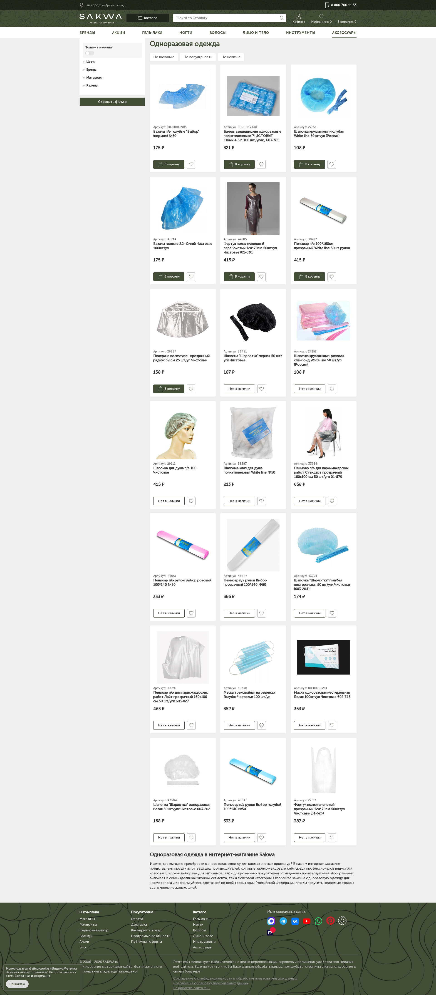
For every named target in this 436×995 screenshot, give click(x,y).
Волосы (199, 930)
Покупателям (142, 912)
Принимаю (17, 984)
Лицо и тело (203, 936)
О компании (89, 912)
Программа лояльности (150, 936)
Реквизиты (88, 925)
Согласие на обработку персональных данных (210, 983)
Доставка (139, 925)
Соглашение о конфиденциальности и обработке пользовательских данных (235, 978)
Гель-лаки (200, 919)
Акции (84, 942)
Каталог (199, 912)
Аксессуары (202, 947)
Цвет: (90, 62)
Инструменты (204, 942)
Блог (83, 947)
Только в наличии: (98, 47)
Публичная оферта (146, 942)
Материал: (94, 77)
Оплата (137, 919)
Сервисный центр (93, 930)
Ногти (198, 925)
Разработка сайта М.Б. (191, 988)
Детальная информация (32, 976)
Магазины (87, 919)
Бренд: (91, 70)
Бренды (85, 936)
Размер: (92, 85)
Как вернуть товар (146, 930)
